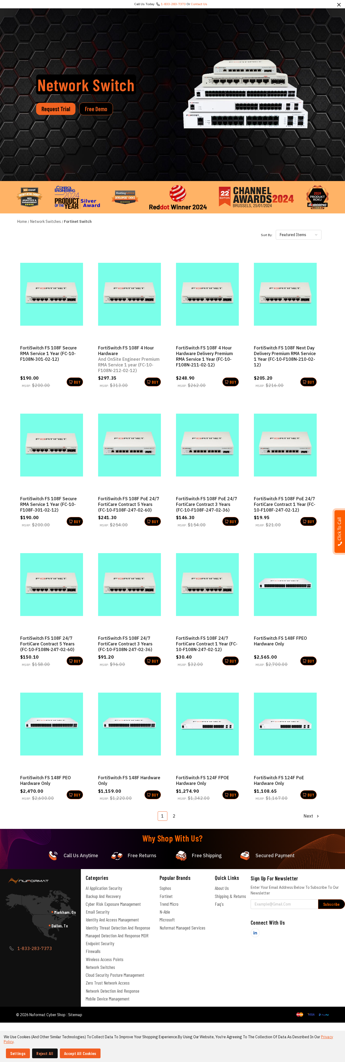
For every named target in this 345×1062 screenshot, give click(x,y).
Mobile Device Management (107, 999)
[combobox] (299, 235)
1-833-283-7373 (173, 4)
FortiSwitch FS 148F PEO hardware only (45, 780)
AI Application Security (104, 888)
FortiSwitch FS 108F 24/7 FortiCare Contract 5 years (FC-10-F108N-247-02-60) (47, 643)
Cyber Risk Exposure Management (113, 904)
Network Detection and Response (112, 991)
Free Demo (96, 108)
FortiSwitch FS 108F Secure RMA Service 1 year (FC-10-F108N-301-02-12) (48, 353)
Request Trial (56, 108)
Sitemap (75, 1014)
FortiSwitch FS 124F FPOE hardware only (202, 780)
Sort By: (266, 235)
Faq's (219, 904)
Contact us (199, 4)
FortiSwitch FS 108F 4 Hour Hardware (129, 359)
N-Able (165, 912)
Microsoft (167, 920)
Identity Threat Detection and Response (118, 928)
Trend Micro (169, 904)
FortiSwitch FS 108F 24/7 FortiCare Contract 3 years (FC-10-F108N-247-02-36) (125, 643)
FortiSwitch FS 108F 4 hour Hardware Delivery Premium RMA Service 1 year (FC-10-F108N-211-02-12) (204, 356)
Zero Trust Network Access (108, 983)
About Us (222, 888)
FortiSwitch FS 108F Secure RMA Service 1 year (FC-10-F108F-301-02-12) (48, 504)
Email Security (97, 912)
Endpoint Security (100, 943)
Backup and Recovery (103, 896)
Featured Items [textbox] (293, 234)
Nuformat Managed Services (182, 928)
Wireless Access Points (104, 959)
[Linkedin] (255, 932)
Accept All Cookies (80, 1053)
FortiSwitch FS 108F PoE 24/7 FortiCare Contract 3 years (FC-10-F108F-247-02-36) (206, 504)
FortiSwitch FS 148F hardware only (129, 780)
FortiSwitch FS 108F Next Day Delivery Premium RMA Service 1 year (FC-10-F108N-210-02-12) (285, 356)
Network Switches (100, 967)
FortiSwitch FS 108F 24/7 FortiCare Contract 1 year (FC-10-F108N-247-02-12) (206, 643)
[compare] (51, 294)
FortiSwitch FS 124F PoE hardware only (279, 780)
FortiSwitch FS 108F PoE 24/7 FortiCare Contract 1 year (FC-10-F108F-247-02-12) (284, 504)
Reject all (44, 1053)
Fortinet (166, 896)
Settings (18, 1053)
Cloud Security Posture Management (115, 975)
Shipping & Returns (230, 896)
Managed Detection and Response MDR (117, 935)
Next (308, 816)
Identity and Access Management (112, 920)
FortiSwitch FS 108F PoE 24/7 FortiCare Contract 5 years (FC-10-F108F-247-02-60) (128, 504)
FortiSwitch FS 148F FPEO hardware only (280, 640)
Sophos (165, 888)
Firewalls (93, 951)
